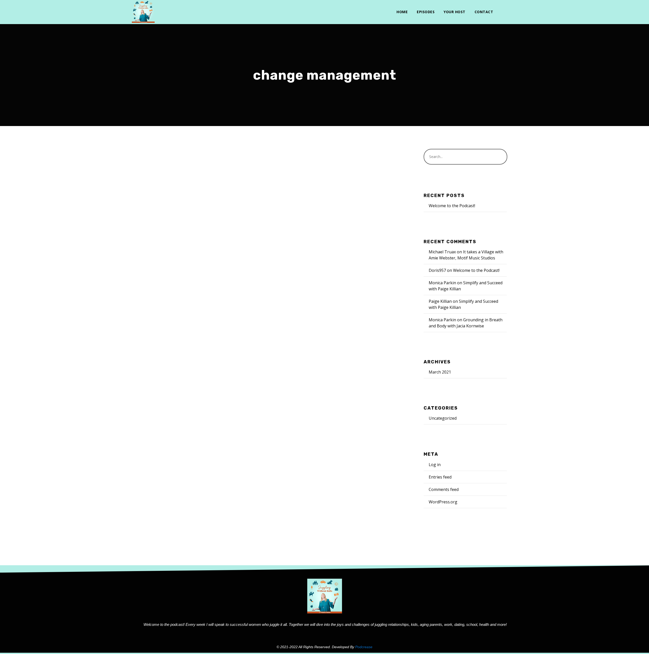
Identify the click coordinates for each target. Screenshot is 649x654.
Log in (435, 464)
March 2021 (440, 372)
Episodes (426, 11)
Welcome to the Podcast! (452, 205)
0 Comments (227, 265)
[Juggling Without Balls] (143, 11)
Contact (484, 11)
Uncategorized (443, 418)
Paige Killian (440, 301)
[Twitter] (502, 12)
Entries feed (440, 477)
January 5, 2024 (153, 265)
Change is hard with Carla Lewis (191, 254)
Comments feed (444, 489)
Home (402, 11)
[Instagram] (510, 12)
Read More (149, 342)
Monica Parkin (187, 265)
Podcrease (363, 647)
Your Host (454, 11)
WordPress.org (443, 502)
